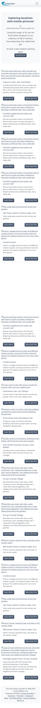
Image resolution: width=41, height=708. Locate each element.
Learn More (8, 98)
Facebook (11, 696)
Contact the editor (27, 693)
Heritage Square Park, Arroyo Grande (20, 658)
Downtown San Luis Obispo (15, 391)
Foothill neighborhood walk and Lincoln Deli (17, 114)
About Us (20, 700)
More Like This (31, 98)
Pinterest (20, 696)
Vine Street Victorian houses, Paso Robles (18, 446)
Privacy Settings (29, 698)
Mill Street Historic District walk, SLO (19, 546)
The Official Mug (15, 698)
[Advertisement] (20, 288)
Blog (6, 698)
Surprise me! (20, 55)
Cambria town (9, 242)
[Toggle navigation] (37, 4)
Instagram (29, 696)
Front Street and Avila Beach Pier (18, 418)
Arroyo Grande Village (13, 478)
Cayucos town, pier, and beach (17, 82)
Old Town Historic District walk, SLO (19, 213)
